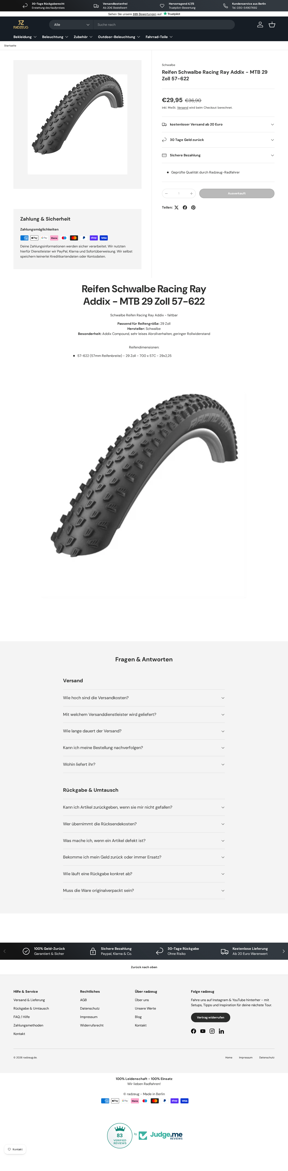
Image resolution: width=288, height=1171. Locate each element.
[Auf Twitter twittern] (176, 207)
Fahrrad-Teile (157, 37)
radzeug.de (30, 1057)
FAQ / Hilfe (21, 1017)
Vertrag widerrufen (210, 1017)
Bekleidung (22, 37)
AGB (83, 1000)
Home (228, 1057)
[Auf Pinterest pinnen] (193, 207)
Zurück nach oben (144, 967)
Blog (138, 1017)
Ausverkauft (237, 193)
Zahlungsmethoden (28, 1025)
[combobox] (142, 24)
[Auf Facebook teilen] (185, 207)
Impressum (88, 1017)
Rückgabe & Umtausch (31, 1008)
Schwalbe (168, 65)
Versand (182, 107)
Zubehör (81, 37)
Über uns (142, 1000)
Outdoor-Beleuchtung (116, 37)
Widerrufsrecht (92, 1025)
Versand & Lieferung (29, 1000)
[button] (272, 24)
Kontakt (19, 1034)
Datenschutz (90, 1008)
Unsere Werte (145, 1008)
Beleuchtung (52, 37)
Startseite (10, 45)
